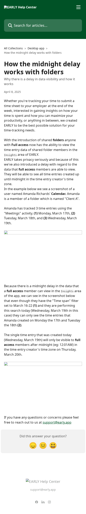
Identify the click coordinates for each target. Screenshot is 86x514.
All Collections (13, 48)
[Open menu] (78, 7)
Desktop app (36, 48)
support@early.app (57, 422)
